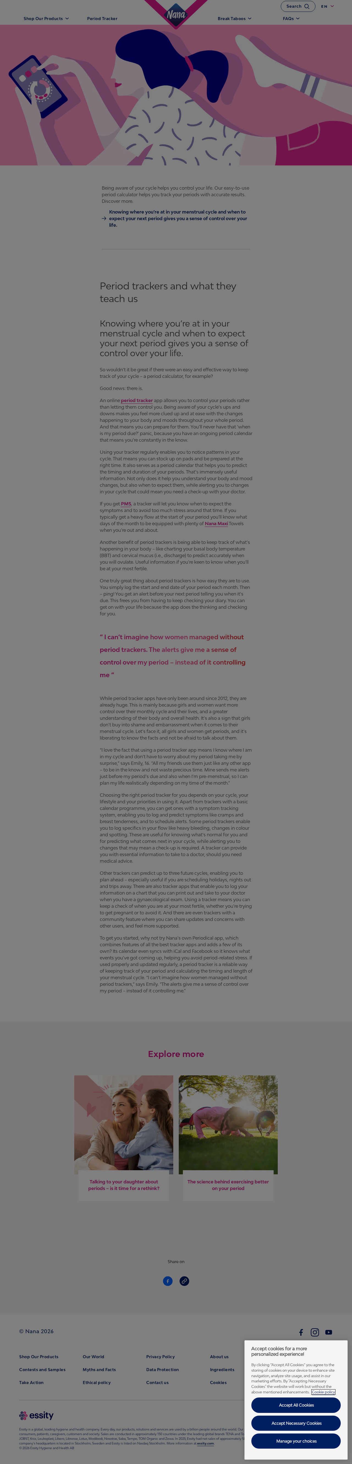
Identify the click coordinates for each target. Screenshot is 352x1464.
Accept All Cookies (296, 1405)
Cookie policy (323, 1392)
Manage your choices (296, 1441)
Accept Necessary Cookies (297, 1423)
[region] (296, 1400)
